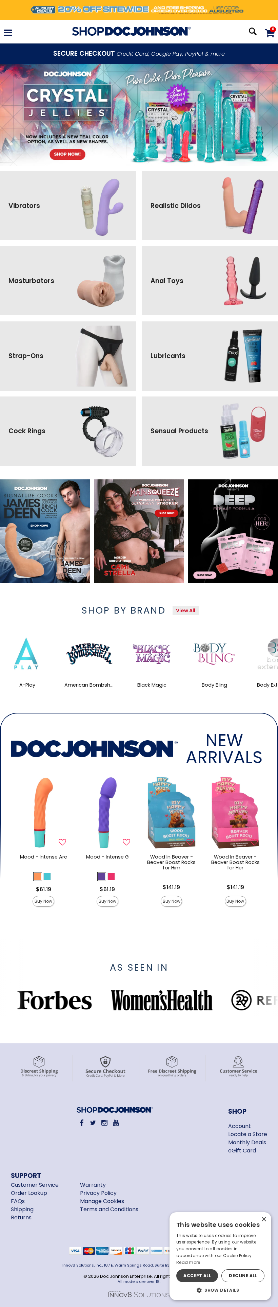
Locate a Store (247, 1134)
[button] (8, 34)
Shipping (22, 1209)
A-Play (27, 685)
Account (239, 1126)
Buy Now (43, 901)
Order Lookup (29, 1193)
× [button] (263, 1219)
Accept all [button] (197, 1275)
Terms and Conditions (109, 1209)
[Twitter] (93, 1122)
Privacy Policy (98, 1193)
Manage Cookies (102, 1201)
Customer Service (35, 1185)
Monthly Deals (247, 1142)
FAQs (18, 1201)
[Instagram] (104, 1122)
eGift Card (242, 1150)
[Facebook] (81, 1122)
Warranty (93, 1185)
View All (185, 610)
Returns (21, 1217)
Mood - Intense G (107, 856)
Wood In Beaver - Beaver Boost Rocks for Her (235, 862)
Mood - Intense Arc (43, 856)
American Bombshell (89, 685)
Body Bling (214, 685)
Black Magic (151, 685)
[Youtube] (115, 1122)
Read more (188, 1262)
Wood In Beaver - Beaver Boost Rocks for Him (171, 862)
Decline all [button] (243, 1275)
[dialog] (220, 1256)
